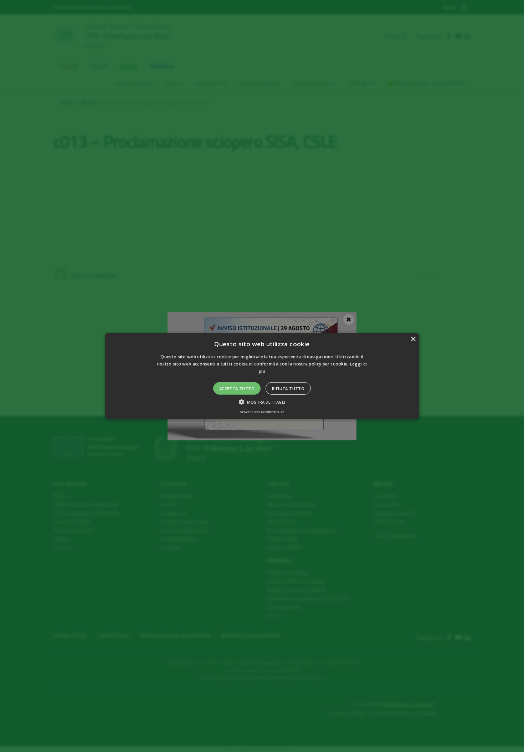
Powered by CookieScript (262, 412)
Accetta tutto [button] (237, 388)
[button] (262, 376)
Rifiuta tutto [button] (288, 388)
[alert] (262, 376)
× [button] (413, 339)
